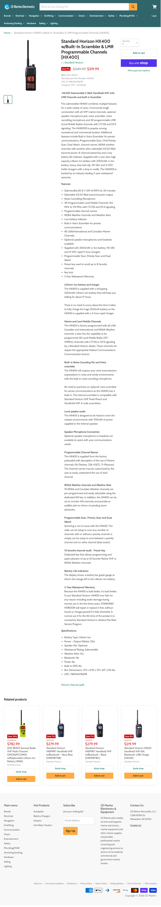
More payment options (139, 70)
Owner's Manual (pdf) (72, 684)
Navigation (34, 15)
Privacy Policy (86, 883)
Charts (81, 15)
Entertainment (97, 15)
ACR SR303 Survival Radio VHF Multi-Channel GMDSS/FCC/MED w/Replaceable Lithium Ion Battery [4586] (21, 755)
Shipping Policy (117, 883)
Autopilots (39, 811)
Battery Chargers (42, 816)
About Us (38, 883)
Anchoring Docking (13, 23)
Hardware (31, 23)
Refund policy (151, 883)
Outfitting (49, 15)
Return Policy (101, 883)
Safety (111, 15)
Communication (66, 15)
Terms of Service (134, 883)
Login (154, 15)
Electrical (20, 15)
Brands (7, 15)
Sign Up (70, 831)
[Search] (133, 6)
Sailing (42, 23)
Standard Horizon (73, 62)
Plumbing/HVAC (127, 15)
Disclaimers (72, 883)
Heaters (37, 820)
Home (7, 32)
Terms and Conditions (54, 883)
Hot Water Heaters (43, 825)
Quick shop (21, 771)
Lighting (54, 23)
